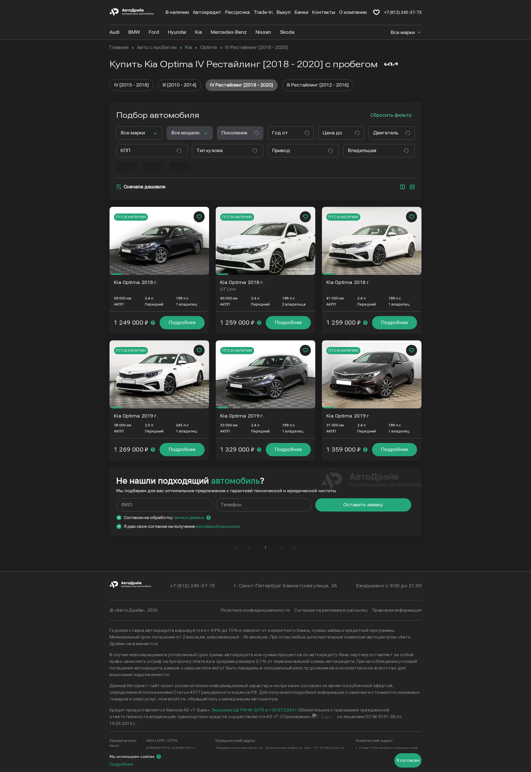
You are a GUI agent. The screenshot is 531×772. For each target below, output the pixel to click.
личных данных (189, 517)
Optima (208, 47)
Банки (301, 12)
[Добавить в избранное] (199, 216)
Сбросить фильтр (391, 115)
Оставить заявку (363, 504)
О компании (353, 12)
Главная (119, 47)
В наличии (177, 12)
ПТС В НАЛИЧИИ (131, 217)
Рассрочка (237, 12)
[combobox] (288, 133)
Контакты (323, 12)
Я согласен (408, 760)
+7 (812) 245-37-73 (402, 12)
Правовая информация (396, 610)
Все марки (403, 32)
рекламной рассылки (218, 526)
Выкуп (284, 12)
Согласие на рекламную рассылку (331, 610)
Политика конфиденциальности (255, 610)
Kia (188, 47)
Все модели (185, 132)
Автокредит (207, 12)
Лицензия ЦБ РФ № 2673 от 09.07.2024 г (254, 710)
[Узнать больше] (153, 322)
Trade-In (263, 12)
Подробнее (182, 322)
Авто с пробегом (157, 47)
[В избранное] (376, 12)
